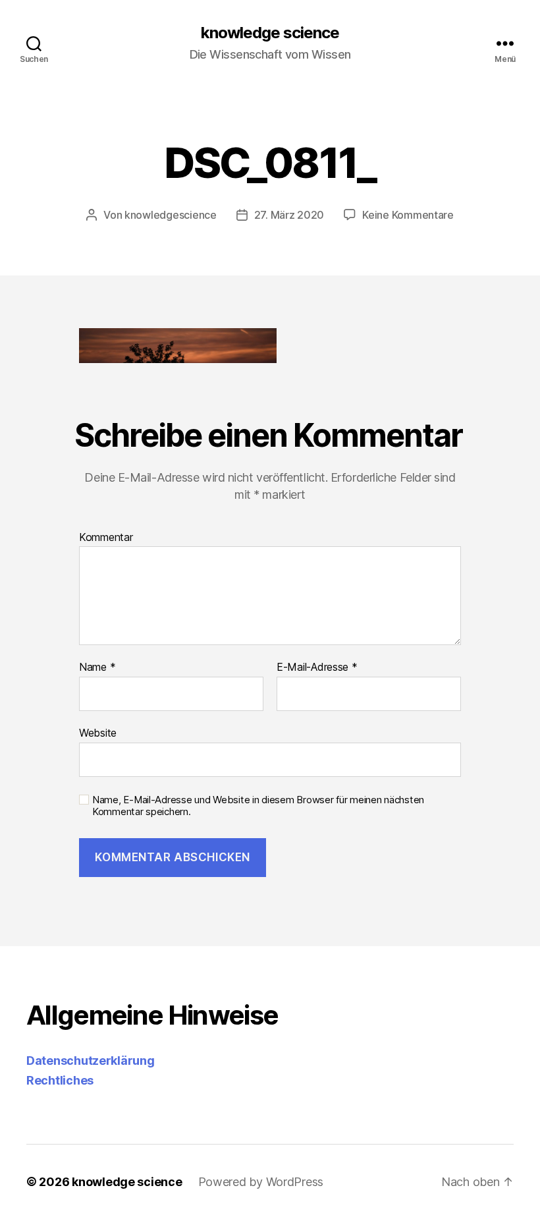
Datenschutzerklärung (90, 1060)
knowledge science (270, 33)
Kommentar (106, 538)
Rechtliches (60, 1080)
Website (98, 732)
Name (97, 667)
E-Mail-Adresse (317, 667)
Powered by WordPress (261, 1182)
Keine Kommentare (408, 214)
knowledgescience (170, 214)
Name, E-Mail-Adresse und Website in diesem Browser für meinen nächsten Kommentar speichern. (258, 806)
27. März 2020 (289, 214)
